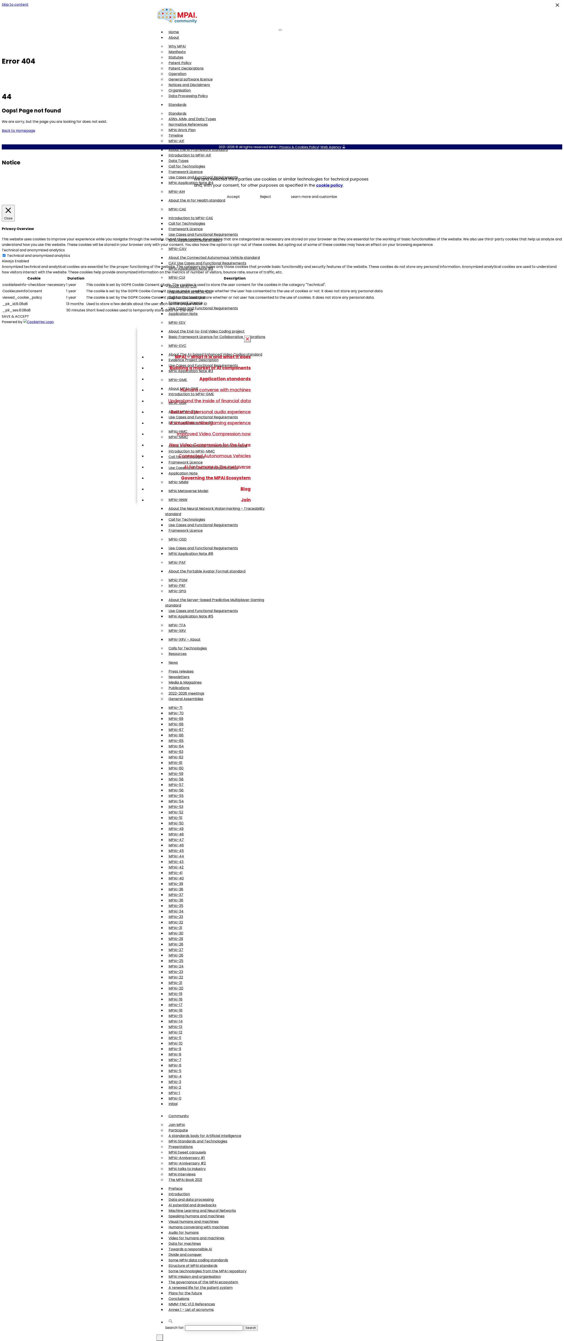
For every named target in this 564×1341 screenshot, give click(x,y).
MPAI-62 (176, 757)
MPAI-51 (175, 817)
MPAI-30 (176, 933)
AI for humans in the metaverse (217, 467)
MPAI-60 (176, 768)
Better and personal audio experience (211, 412)
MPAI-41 (176, 872)
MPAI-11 (175, 1037)
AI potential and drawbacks (192, 1205)
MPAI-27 (176, 949)
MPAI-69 (176, 718)
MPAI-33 (176, 916)
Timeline (176, 135)
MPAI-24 (176, 966)
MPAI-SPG (177, 591)
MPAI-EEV (177, 322)
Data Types (179, 160)
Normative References (188, 124)
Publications (179, 687)
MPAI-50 (176, 823)
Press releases (181, 671)
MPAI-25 (176, 960)
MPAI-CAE (177, 209)
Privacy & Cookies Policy (298, 147)
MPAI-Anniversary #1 (187, 1157)
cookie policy (329, 185)
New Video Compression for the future (210, 445)
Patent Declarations (186, 68)
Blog (246, 489)
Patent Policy (180, 62)
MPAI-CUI (177, 277)
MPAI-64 (176, 746)
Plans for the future (185, 1293)
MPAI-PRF (177, 585)
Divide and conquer (185, 1254)
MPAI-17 (175, 1004)
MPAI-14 (176, 1021)
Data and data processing (191, 1199)
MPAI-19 (175, 993)
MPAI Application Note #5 (191, 616)
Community (179, 1115)
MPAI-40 (176, 878)
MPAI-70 (176, 713)
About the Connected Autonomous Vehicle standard (214, 257)
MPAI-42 (176, 867)
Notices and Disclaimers (189, 84)
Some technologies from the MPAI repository (208, 1271)
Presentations (181, 1146)
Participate (178, 1130)
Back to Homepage (18, 130)
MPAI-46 (176, 845)
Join (246, 500)
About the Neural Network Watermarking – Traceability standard (215, 511)
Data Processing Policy (188, 95)
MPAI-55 (176, 795)
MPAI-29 (176, 938)
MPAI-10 (175, 1043)
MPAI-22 (176, 977)
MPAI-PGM (178, 580)
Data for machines (185, 1243)
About (174, 37)
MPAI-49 (176, 828)
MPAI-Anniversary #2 (187, 1163)
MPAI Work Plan (182, 129)
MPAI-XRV (177, 630)
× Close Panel (248, 339)
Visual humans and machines (194, 1221)
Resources (178, 653)
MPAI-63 (176, 751)
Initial (173, 1103)
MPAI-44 (176, 856)
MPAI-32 (176, 922)
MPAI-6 (175, 1065)
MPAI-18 (175, 999)
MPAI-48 (176, 834)
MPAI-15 (175, 1015)
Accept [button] (233, 196)
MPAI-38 (176, 889)
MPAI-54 (176, 801)
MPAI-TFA (177, 625)
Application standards (225, 379)
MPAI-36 (176, 900)
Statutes (176, 57)
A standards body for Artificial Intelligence (205, 1135)
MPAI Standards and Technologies (198, 1141)
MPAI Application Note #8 (191, 553)
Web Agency (330, 147)
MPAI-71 (175, 707)
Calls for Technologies (188, 648)
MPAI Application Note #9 (191, 268)
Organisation (180, 90)
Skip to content (15, 4)
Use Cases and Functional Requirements (203, 234)
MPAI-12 (175, 1032)
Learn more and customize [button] (314, 196)
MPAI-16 (175, 1010)
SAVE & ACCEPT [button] (15, 316)
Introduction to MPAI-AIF (190, 155)
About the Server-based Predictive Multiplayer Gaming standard (214, 602)
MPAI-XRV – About (184, 639)
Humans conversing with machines (199, 1227)
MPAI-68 (176, 724)
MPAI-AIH (177, 191)
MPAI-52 (176, 812)
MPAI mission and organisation (195, 1276)
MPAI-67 (176, 729)
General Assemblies (186, 698)
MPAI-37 (176, 894)
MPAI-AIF (176, 140)
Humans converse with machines (215, 390)
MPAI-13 (175, 1026)
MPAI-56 (176, 790)
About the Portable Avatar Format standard (207, 571)
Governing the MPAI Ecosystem (216, 478)
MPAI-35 (176, 905)
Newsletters (179, 676)
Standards (177, 104)
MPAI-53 (176, 806)
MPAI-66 (176, 735)
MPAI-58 (176, 779)
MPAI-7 (175, 1059)
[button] (170, 1322)
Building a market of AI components (210, 368)
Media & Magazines (185, 682)
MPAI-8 (175, 1054)
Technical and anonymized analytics (38, 255)
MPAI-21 (175, 982)
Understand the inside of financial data (209, 401)
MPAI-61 (175, 762)
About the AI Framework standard (198, 149)
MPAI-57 (176, 784)
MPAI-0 (175, 1098)
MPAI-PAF (177, 562)
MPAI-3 (175, 1081)
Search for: (174, 1327)
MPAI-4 (175, 1076)
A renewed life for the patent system (201, 1287)
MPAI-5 (175, 1070)
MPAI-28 (176, 944)
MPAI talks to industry (187, 1168)
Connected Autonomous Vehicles (215, 456)
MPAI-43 (176, 861)
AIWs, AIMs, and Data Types (192, 118)
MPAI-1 (174, 1092)
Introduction (179, 1194)
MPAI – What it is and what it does (213, 357)
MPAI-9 (175, 1048)
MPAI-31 (175, 927)
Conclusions (179, 1298)
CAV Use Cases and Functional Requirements (207, 263)
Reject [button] (265, 196)
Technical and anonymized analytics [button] (33, 250)
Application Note (183, 313)
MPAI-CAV (178, 248)
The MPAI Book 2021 (185, 1179)
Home (174, 32)
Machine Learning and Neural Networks (202, 1210)
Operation (177, 73)
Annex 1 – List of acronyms (191, 1309)
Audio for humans (184, 1232)
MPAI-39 (176, 883)
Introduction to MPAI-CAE (191, 218)
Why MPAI (177, 46)
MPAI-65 (176, 740)
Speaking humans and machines (196, 1216)
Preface (175, 1188)
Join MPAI (177, 1124)
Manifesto (177, 51)
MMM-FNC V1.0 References (192, 1304)
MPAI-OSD (178, 539)
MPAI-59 (176, 773)
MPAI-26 (176, 955)
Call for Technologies (187, 166)
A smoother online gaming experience (210, 423)
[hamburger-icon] (280, 30)
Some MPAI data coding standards (198, 1260)
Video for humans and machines (196, 1238)
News (173, 662)
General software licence (191, 79)
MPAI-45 (176, 850)
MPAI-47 (176, 839)
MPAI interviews (182, 1174)
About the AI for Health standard (197, 200)
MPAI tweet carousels (187, 1152)
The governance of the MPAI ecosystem (203, 1282)
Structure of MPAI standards (193, 1265)
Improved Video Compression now (214, 434)
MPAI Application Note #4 (191, 182)
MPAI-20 (176, 988)
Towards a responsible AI (190, 1249)
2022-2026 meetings (186, 693)
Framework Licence (186, 171)
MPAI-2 (175, 1087)
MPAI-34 (176, 911)
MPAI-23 (176, 971)
